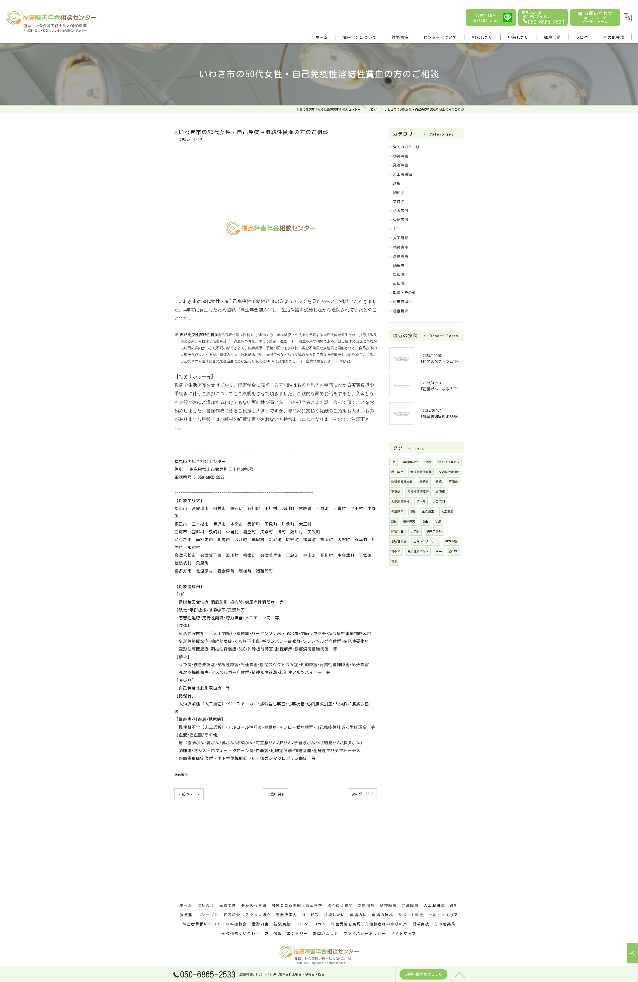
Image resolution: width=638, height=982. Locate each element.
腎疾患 (398, 274)
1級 (393, 461)
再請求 (453, 481)
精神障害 (400, 156)
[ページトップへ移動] (460, 974)
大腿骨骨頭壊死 (421, 471)
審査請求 (400, 311)
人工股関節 (402, 174)
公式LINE (485, 17)
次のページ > (362, 794)
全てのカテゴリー (408, 147)
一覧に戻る (275, 794)
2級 (393, 521)
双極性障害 (398, 541)
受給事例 (400, 220)
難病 (439, 481)
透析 (396, 183)
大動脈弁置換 (400, 501)
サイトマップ (403, 933)
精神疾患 (400, 247)
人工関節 (400, 238)
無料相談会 (410, 461)
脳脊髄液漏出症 (401, 481)
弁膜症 (440, 491)
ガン (396, 229)
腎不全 (395, 551)
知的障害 (451, 541)
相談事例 (181, 775)
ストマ (421, 501)
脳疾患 (398, 265)
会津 (428, 461)
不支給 (395, 491)
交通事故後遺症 (449, 471)
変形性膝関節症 (418, 551)
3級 (412, 511)
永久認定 (428, 511)
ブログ (398, 201)
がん (439, 551)
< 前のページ (189, 794)
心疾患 (398, 283)
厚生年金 (397, 471)
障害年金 (397, 531)
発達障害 (400, 165)
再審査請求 (402, 302)
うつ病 (415, 531)
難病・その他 (404, 293)
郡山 (425, 521)
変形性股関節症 (448, 461)
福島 (438, 521)
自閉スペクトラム (425, 541)
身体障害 (400, 256)
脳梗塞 (398, 192)
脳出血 (453, 551)
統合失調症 (434, 531)
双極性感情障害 (418, 491)
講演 (394, 561)
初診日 (424, 481)
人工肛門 (439, 501)
